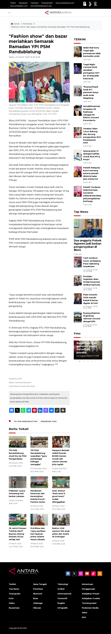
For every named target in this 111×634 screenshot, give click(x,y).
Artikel (61, 589)
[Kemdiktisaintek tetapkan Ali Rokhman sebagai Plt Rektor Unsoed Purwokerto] (78, 110)
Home (16, 24)
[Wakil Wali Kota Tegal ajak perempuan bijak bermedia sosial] (78, 51)
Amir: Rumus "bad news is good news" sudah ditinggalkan (58, 496)
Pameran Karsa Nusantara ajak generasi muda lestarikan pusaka (86, 346)
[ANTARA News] (58, 12)
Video (12, 603)
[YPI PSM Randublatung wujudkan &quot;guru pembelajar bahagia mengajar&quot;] (39, 441)
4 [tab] (92, 361)
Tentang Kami (47, 3)
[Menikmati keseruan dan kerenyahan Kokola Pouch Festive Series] (39, 482)
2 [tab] (84, 361)
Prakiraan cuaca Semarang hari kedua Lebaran (17, 494)
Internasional (64, 593)
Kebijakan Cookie (91, 598)
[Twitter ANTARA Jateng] (90, 3)
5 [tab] (96, 361)
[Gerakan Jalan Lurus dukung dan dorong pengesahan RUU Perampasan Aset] (78, 132)
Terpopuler (23, 3)
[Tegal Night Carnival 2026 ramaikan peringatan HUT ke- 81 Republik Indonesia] (78, 68)
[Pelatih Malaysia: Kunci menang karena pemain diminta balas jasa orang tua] (78, 171)
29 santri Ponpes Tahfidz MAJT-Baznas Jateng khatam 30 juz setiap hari (17, 534)
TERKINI (80, 39)
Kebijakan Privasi (90, 593)
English (61, 603)
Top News (34, 3)
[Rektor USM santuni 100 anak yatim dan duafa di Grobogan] (61, 519)
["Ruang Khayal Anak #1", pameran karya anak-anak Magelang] (78, 90)
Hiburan (37, 608)
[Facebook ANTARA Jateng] (84, 3)
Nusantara (14, 608)
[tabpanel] (88, 350)
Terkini (13, 3)
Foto (77, 333)
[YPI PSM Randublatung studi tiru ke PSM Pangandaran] (17, 441)
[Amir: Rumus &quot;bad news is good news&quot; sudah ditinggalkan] (61, 482)
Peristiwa (28, 24)
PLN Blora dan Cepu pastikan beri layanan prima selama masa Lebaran (37, 534)
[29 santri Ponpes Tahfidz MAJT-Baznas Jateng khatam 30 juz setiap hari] (17, 519)
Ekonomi (37, 593)
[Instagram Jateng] (95, 3)
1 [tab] (80, 361)
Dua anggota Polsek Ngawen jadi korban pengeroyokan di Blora (87, 245)
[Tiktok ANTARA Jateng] (90, 5)
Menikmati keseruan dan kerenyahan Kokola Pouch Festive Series (37, 496)
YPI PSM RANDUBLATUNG (26, 421)
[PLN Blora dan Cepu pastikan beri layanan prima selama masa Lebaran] (39, 519)
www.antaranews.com (65, 3)
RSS (84, 617)
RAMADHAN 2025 (49, 421)
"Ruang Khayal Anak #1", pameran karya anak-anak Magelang (90, 92)
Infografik (63, 608)
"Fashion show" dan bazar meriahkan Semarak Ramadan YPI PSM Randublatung (50, 27)
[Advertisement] (39, 271)
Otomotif (62, 598)
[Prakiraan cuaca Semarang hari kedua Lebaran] (17, 482)
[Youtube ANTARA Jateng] (84, 5)
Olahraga (38, 603)
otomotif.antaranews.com (41, 6)
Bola (35, 598)
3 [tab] (88, 361)
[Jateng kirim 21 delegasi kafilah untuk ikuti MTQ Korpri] (78, 155)
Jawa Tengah (40, 584)
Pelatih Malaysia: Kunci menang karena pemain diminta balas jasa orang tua (91, 173)
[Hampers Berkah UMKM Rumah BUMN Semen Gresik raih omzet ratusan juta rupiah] (61, 441)
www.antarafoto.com (19, 6)
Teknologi (63, 584)
